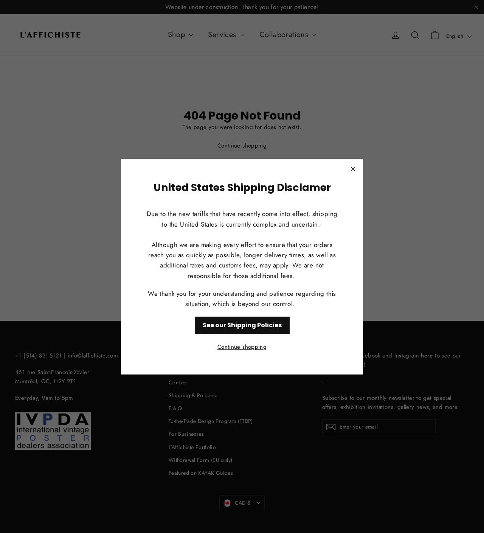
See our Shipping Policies (242, 325)
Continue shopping (242, 346)
